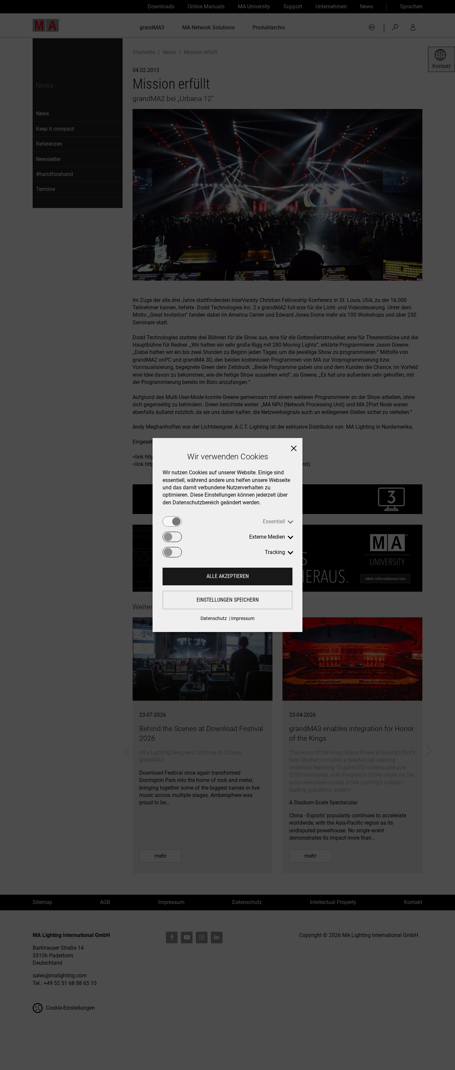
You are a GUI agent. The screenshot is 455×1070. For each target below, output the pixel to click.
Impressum (242, 618)
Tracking (275, 552)
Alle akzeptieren (228, 576)
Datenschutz (214, 618)
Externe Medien (267, 537)
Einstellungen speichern (228, 600)
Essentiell (274, 521)
